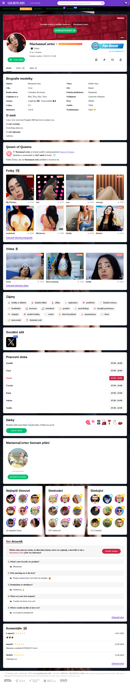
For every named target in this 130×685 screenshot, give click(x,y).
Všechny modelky (10, 9)
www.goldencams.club (42, 673)
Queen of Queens (67, 152)
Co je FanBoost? (116, 51)
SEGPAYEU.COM (76, 673)
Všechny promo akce (54, 9)
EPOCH (64, 673)
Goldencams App (86, 9)
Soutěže (70, 9)
